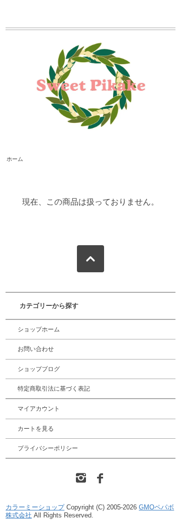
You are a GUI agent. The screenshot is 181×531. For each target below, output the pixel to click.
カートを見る (36, 428)
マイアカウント (39, 408)
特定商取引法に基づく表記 (54, 388)
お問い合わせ (36, 348)
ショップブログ (39, 369)
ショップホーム (39, 329)
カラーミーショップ (35, 507)
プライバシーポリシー (48, 448)
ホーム (15, 159)
